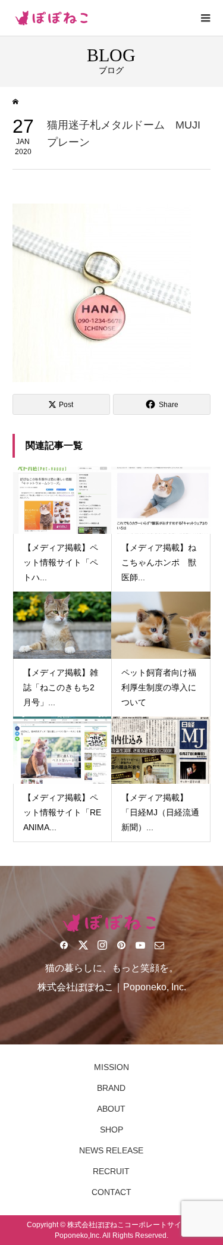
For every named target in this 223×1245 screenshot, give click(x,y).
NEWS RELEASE (111, 1150)
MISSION (111, 1067)
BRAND (111, 1088)
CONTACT (111, 1192)
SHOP (111, 1129)
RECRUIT (111, 1171)
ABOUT (111, 1108)
